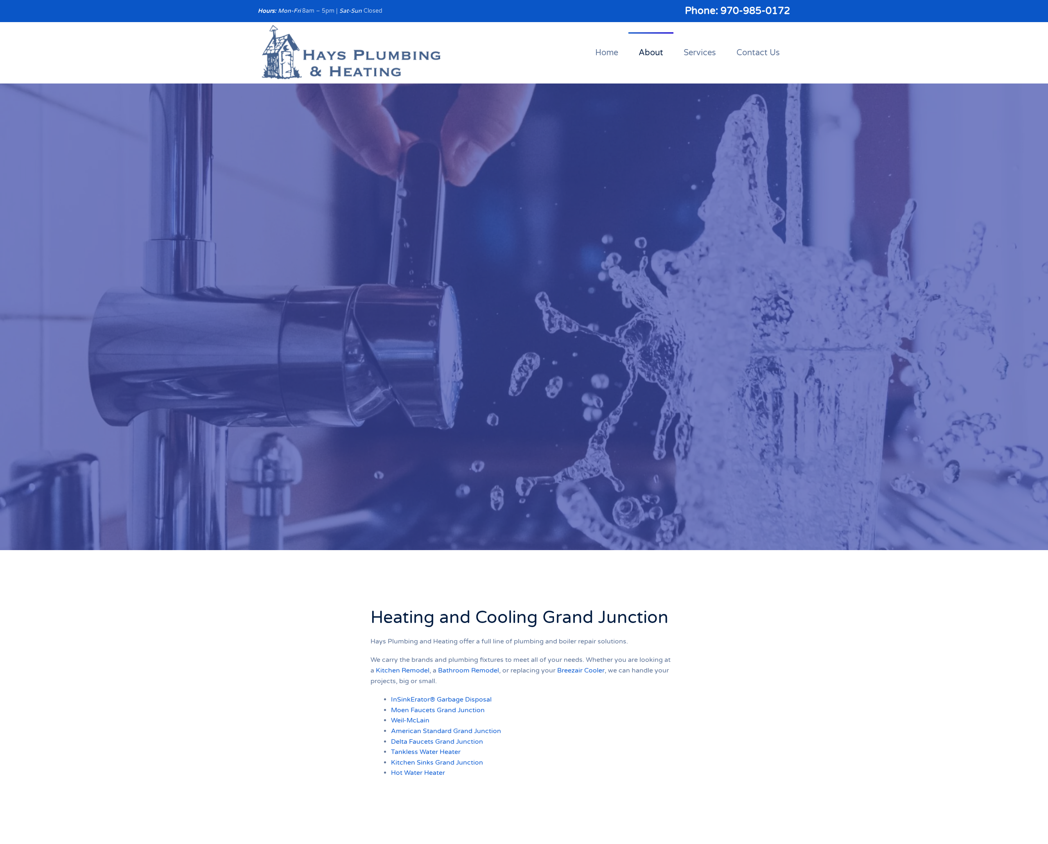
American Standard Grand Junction (446, 731)
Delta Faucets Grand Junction (437, 742)
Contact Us (758, 53)
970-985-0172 (755, 11)
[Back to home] (351, 52)
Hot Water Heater (418, 773)
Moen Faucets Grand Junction (438, 710)
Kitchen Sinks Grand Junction (437, 762)
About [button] (651, 53)
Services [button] (700, 53)
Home (606, 53)
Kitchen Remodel (402, 670)
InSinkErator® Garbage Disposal (441, 699)
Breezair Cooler (581, 670)
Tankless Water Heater (426, 752)
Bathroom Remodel (468, 670)
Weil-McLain (410, 720)
